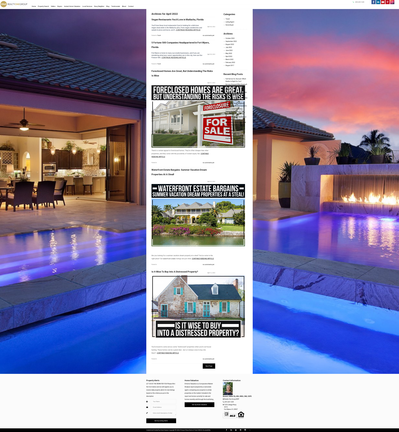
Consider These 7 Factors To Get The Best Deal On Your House (236, 93)
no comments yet (208, 35)
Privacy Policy (184, 430)
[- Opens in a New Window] (373, 2)
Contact (131, 6)
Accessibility (206, 430)
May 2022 (229, 53)
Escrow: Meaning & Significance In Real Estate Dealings (236, 118)
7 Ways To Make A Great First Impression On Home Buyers (235, 137)
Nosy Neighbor (99, 6)
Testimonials (115, 6)
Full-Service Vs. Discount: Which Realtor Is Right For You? (236, 80)
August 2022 (230, 44)
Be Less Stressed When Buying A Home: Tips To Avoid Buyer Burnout (236, 86)
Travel (159, 35)
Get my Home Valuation (199, 404)
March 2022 (229, 59)
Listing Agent (230, 22)
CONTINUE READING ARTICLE (188, 30)
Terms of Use (193, 430)
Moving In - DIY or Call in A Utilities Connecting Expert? (236, 99)
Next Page (209, 366)
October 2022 (230, 38)
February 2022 (230, 62)
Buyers (59, 6)
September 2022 (231, 41)
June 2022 (229, 50)
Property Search (43, 6)
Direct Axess (164, 430)
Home (34, 6)
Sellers (53, 6)
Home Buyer (230, 25)
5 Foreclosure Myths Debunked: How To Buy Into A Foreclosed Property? (236, 125)
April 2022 (229, 56)
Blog (107, 6)
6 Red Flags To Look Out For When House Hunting (235, 131)
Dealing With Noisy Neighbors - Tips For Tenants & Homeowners (236, 104)
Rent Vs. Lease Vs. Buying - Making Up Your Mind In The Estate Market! (235, 111)
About (124, 6)
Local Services (87, 6)
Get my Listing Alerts (161, 421)
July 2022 (229, 47)
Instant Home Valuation (72, 6)
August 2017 (230, 65)
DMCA (200, 430)
